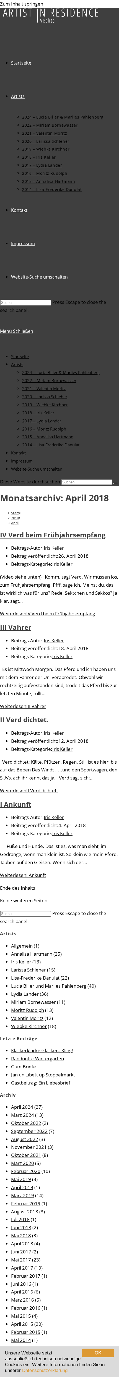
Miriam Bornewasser (33, 1002)
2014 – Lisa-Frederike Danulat (50, 444)
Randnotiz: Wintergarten (37, 1058)
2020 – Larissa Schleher (44, 396)
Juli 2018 (20, 1219)
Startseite (20, 356)
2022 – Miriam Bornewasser (49, 380)
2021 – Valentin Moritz (44, 388)
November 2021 (29, 1147)
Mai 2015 (21, 1316)
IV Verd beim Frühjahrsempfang (53, 534)
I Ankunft (15, 804)
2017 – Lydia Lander (41, 421)
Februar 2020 (25, 1171)
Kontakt (18, 453)
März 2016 (22, 1300)
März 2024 (22, 1115)
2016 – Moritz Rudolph (44, 429)
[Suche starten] (115, 483)
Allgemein (22, 946)
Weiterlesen (47, 613)
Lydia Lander (25, 994)
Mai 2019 (21, 1179)
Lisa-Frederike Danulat (35, 978)
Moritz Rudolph (27, 1010)
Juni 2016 (21, 1284)
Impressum (22, 461)
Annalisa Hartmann (31, 954)
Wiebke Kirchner (29, 1026)
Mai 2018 (21, 1235)
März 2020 (22, 1163)
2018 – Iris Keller (38, 412)
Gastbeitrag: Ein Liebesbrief (40, 1083)
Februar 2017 (25, 1276)
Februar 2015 (25, 1332)
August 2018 (24, 1211)
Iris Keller (54, 548)
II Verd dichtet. (24, 719)
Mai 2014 (21, 1340)
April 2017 (22, 1268)
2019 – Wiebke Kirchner (45, 404)
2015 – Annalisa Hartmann (47, 436)
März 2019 (22, 1195)
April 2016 (22, 1292)
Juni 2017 (21, 1251)
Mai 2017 (21, 1259)
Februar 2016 (25, 1308)
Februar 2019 (25, 1203)
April (15, 522)
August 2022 (24, 1139)
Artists (17, 364)
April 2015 (22, 1324)
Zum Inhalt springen (21, 4)
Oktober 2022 (26, 1123)
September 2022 (29, 1131)
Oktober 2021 (26, 1155)
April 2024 (22, 1107)
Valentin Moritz (27, 1018)
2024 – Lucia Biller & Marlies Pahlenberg (61, 372)
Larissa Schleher (28, 970)
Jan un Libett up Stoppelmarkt (43, 1074)
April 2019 (22, 1187)
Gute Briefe (23, 1066)
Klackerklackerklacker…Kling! (42, 1050)
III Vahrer (15, 627)
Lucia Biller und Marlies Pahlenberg (48, 986)
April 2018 (22, 1243)
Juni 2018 (21, 1227)
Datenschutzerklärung (45, 1370)
